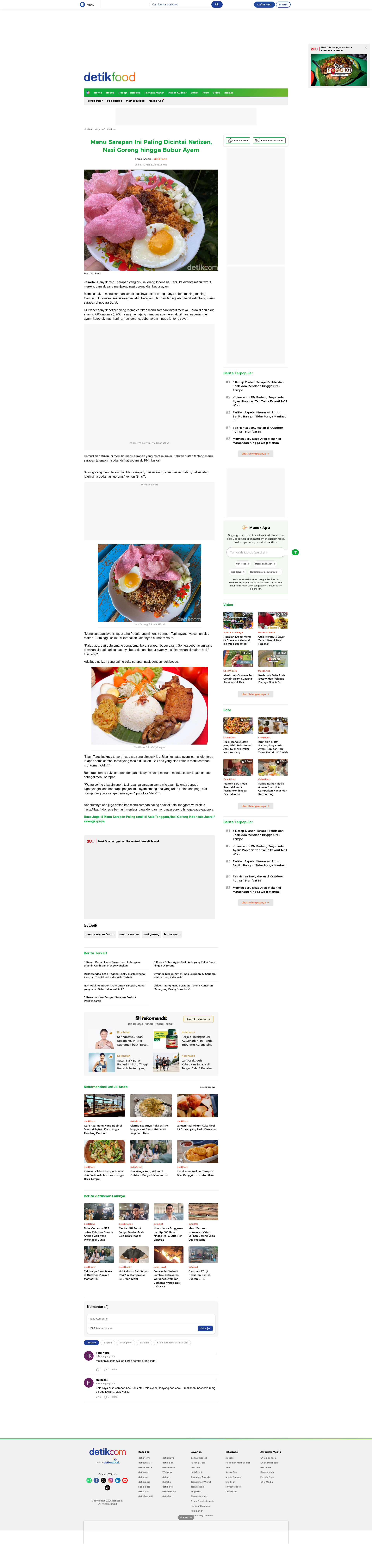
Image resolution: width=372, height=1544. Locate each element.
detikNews (144, 1458)
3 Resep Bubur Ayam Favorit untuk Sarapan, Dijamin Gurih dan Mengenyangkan (112, 963)
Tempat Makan (154, 92)
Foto (205, 92)
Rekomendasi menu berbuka (263, 571)
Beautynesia (267, 1472)
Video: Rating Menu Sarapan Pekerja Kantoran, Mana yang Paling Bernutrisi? (183, 987)
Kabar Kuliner (177, 92)
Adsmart (195, 1467)
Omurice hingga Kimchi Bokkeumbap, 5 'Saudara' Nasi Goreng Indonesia (185, 975)
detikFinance (145, 1467)
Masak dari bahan (263, 563)
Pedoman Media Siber (238, 1462)
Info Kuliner (108, 129)
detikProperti (145, 1496)
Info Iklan (230, 1482)
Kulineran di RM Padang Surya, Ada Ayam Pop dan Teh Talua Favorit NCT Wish (260, 401)
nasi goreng (151, 934)
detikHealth (168, 1467)
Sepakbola (144, 1486)
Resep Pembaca (129, 92)
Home (98, 92)
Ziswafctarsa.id (199, 1496)
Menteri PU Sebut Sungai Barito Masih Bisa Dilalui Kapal (131, 1232)
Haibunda (265, 1467)
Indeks (228, 92)
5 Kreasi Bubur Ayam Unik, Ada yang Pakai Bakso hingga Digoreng (185, 963)
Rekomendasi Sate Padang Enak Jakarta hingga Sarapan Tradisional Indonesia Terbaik (114, 975)
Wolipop (167, 1472)
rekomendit (197, 1510)
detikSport (144, 1482)
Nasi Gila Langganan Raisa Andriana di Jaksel (128, 841)
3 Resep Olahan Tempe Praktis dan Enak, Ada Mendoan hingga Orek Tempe (104, 1175)
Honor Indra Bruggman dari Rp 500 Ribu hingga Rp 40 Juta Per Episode (168, 1234)
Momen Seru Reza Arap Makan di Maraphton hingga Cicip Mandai (257, 441)
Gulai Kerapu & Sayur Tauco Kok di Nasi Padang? (271, 640)
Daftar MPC (264, 4)
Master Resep (135, 100)
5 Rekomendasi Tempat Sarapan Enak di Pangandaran (110, 999)
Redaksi (230, 1458)
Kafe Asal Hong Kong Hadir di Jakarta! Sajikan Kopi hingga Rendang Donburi (103, 1129)
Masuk (283, 4)
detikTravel (168, 1458)
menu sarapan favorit (100, 934)
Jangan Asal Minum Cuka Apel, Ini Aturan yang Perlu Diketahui (196, 1127)
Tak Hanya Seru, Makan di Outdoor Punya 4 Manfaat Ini (149, 1173)
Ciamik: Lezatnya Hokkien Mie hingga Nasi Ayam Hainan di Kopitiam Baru (149, 1129)
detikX (165, 1477)
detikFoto (167, 1486)
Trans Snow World (201, 1482)
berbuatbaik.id (199, 1458)
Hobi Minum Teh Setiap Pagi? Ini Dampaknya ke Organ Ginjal (133, 1275)
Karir (228, 1467)
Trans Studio (198, 1486)
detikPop (167, 1496)
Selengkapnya (208, 1087)
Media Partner (233, 1477)
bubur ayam (172, 934)
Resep (110, 92)
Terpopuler (95, 100)
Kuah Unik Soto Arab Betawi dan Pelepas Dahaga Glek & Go (271, 679)
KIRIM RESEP (241, 140)
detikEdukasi (145, 1462)
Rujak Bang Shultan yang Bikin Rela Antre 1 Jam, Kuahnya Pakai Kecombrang (238, 747)
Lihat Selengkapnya (253, 453)
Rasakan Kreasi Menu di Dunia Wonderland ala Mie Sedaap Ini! (237, 640)
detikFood (90, 129)
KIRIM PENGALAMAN (272, 140)
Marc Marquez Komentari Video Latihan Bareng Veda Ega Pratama (202, 1234)
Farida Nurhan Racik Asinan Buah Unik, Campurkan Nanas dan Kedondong (272, 789)
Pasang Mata (198, 1462)
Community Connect (202, 1515)
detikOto (143, 1491)
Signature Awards (200, 1477)
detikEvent (196, 1472)
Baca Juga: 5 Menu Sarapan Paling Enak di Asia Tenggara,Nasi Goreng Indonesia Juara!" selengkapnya (149, 819)
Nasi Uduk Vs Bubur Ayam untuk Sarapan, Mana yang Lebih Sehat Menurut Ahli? (114, 987)
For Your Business (200, 1506)
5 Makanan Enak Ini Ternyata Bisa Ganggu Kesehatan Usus (195, 1173)
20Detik (166, 1482)
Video (216, 92)
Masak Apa (156, 100)
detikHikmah (169, 1491)
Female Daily (267, 1477)
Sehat (194, 92)
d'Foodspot (114, 100)
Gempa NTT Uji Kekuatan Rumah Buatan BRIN (200, 1275)
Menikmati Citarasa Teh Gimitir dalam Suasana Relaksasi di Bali (238, 679)
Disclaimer (231, 1491)
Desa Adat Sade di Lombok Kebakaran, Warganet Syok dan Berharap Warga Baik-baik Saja (167, 1279)
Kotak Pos (231, 1472)
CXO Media (266, 1482)
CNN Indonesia (268, 1458)
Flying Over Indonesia (202, 1501)
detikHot (143, 1477)
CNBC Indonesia (269, 1462)
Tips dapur (236, 571)
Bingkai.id (196, 1491)
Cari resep (241, 563)
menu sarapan (129, 934)
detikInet (143, 1472)
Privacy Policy (233, 1486)
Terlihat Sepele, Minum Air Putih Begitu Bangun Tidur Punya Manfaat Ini (259, 416)
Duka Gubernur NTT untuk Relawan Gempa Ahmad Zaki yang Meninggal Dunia (98, 1234)
